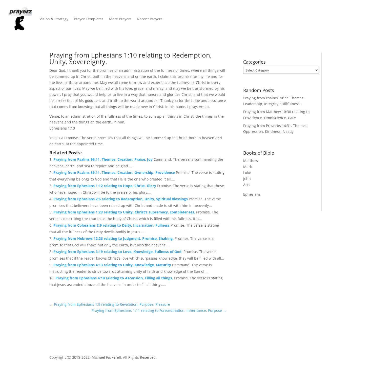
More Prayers (120, 18)
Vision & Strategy (54, 18)
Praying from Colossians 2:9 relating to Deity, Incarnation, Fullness (112, 225)
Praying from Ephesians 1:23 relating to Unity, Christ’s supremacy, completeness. (124, 212)
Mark (247, 166)
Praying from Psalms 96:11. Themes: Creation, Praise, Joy (103, 159)
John (247, 178)
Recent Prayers (149, 18)
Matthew (250, 160)
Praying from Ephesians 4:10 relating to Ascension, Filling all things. (114, 278)
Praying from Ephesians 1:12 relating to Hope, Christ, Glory (105, 185)
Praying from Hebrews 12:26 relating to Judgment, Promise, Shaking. (114, 238)
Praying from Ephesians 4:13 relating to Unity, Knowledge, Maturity (112, 264)
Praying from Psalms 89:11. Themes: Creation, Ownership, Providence (114, 172)
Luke (247, 172)
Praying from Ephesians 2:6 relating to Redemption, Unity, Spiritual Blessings (121, 198)
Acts (246, 184)
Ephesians (252, 194)
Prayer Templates (89, 18)
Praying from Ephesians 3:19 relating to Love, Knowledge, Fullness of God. (118, 251)
